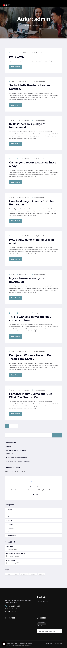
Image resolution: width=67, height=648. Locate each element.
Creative (10, 513)
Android (42, 622)
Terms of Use (58, 643)
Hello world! (17, 56)
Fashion (10, 520)
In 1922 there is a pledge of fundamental (15, 454)
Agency (10, 509)
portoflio (41, 574)
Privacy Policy (48, 643)
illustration (33, 574)
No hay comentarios (37, 53)
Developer (10, 516)
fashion (16, 574)
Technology (11, 531)
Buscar (57, 435)
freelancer (24, 574)
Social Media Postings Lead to (15, 553)
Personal (10, 524)
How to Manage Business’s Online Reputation (17, 461)
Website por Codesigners (24, 645)
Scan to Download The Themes (47, 631)
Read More (14, 66)
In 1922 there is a (11, 560)
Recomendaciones (43, 601)
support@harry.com (11, 608)
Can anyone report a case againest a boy (16, 457)
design (8, 574)
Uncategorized (12, 535)
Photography (11, 528)
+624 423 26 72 (13, 606)
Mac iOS (42, 625)
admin (12, 53)
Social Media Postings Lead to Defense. (15, 450)
